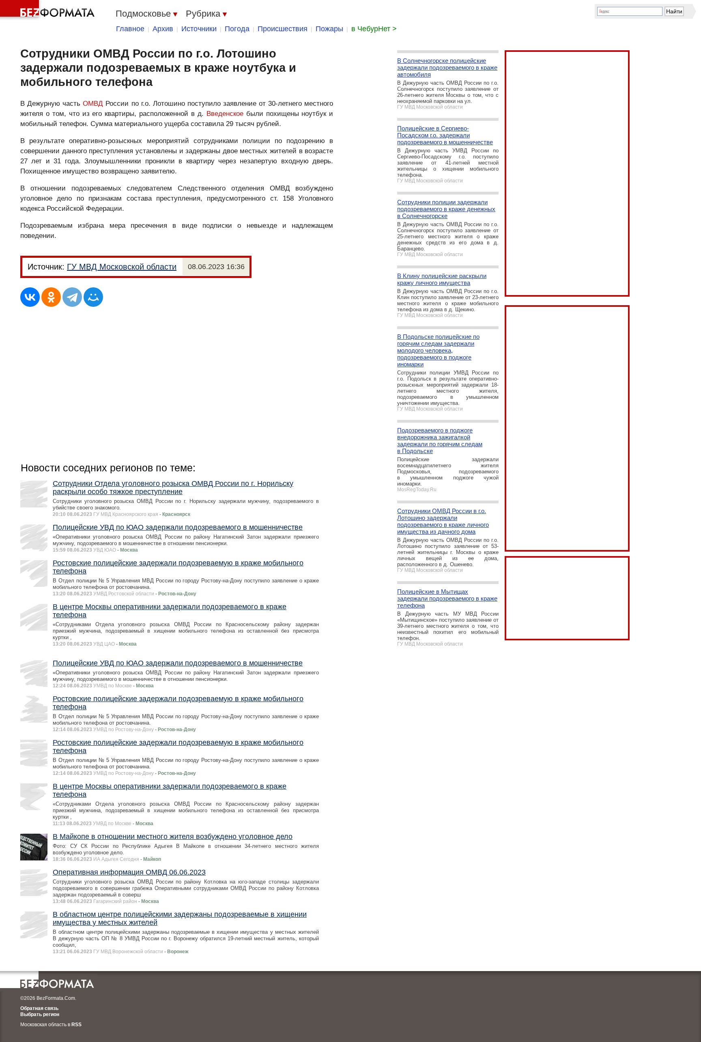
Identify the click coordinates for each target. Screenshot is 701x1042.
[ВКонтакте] (30, 297)
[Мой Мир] (93, 297)
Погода (237, 29)
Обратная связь (39, 1008)
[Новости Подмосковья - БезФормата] (48, 10)
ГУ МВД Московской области (121, 266)
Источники (199, 29)
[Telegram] (72, 297)
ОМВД (93, 103)
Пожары (329, 29)
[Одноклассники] (51, 297)
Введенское (224, 114)
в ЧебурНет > (374, 29)
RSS (76, 1024)
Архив (163, 29)
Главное (130, 29)
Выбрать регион (39, 1014)
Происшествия (282, 29)
